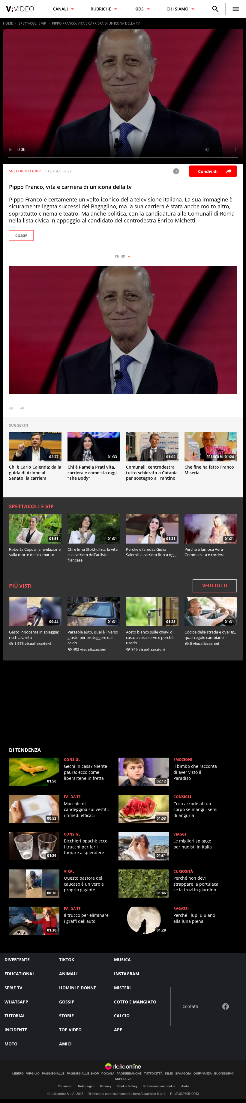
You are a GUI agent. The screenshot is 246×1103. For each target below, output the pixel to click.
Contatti (190, 1006)
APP (118, 1030)
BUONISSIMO (224, 1073)
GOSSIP (21, 235)
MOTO (10, 1044)
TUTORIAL (15, 1015)
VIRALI (70, 871)
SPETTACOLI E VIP (32, 23)
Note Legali (86, 1086)
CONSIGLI (73, 760)
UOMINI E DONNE (77, 988)
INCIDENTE (15, 1030)
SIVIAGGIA (183, 1073)
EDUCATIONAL (19, 973)
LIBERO (18, 1073)
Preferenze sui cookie (159, 1086)
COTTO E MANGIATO (135, 1002)
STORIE (66, 1015)
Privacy (106, 1086)
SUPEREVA (123, 1079)
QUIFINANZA (203, 1073)
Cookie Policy (127, 1086)
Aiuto (185, 1086)
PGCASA (107, 1073)
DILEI (169, 1073)
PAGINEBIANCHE (129, 1073)
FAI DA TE (72, 797)
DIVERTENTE (17, 959)
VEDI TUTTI (214, 585)
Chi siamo (65, 1086)
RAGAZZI (181, 909)
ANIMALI (68, 973)
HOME (8, 23)
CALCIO (122, 1015)
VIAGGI (179, 834)
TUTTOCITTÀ (153, 1073)
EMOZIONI (182, 760)
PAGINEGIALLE (53, 1073)
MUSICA (122, 959)
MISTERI (122, 988)
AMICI (65, 1044)
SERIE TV (13, 988)
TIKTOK (66, 959)
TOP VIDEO (70, 1030)
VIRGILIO (33, 1073)
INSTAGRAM (126, 973)
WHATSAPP (16, 1002)
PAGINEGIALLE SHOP (83, 1073)
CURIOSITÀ (183, 871)
